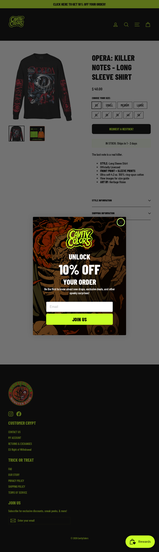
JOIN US (79, 319)
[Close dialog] (120, 222)
